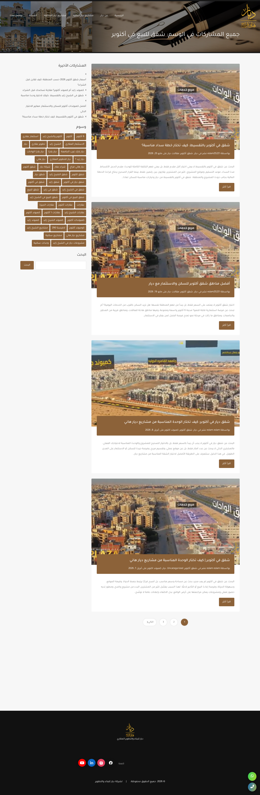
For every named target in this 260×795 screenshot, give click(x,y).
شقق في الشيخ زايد (73, 190)
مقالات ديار (173, 153)
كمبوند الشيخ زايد (53, 220)
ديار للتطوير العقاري (60, 159)
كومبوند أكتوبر (76, 228)
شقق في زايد (50, 190)
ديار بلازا (52, 152)
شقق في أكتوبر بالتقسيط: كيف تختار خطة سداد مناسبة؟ (186, 145)
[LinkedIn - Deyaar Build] (92, 763)
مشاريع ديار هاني (75, 235)
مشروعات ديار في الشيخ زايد (68, 243)
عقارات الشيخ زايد (74, 212)
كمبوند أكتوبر (33, 212)
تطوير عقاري (38, 144)
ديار (196, 153)
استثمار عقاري (30, 136)
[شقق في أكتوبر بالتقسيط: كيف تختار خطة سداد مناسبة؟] (165, 107)
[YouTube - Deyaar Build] (82, 763)
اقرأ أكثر (227, 187)
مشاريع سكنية (53, 235)
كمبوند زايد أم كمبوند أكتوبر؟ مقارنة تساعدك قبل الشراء (53, 90)
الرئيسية (119, 15)
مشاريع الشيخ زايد (37, 228)
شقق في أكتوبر (36, 182)
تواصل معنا (16, 15)
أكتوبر (69, 136)
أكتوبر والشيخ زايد (52, 136)
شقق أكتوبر (186, 153)
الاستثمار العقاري (74, 144)
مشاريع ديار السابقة (55, 15)
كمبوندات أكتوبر (75, 220)
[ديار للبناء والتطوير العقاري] (248, 26)
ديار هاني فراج (77, 167)
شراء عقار (60, 167)
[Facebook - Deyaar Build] (111, 763)
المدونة (33, 15)
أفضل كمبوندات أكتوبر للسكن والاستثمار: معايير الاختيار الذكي (56, 109)
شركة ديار (45, 167)
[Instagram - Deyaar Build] (101, 763)
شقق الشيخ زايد (58, 174)
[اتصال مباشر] (252, 787)
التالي (151, 622)
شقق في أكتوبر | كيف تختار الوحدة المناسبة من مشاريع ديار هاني (180, 560)
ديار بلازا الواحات (35, 152)
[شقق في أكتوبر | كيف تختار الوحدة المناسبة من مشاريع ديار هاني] (165, 522)
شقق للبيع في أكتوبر (73, 197)
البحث (81, 255)
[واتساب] (252, 776)
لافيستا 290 (58, 228)
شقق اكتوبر (78, 174)
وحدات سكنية (41, 243)
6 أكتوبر (80, 136)
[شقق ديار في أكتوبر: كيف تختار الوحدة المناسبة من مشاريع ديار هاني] (165, 383)
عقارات (80, 205)
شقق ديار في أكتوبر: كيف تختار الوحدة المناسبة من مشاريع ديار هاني (177, 422)
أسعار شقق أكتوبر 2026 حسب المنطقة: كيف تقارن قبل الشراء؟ (56, 82)
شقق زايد (54, 182)
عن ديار (104, 15)
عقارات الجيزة (46, 205)
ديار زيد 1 (79, 159)
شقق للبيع (33, 190)
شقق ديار (40, 174)
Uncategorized (175, 568)
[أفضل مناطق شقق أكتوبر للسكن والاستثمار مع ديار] (165, 245)
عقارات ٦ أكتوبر (52, 212)
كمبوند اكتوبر (171, 430)
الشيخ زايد (55, 144)
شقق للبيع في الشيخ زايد (44, 197)
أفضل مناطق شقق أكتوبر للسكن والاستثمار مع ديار (189, 284)
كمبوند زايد (33, 220)
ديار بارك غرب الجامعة (72, 152)
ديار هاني (40, 159)
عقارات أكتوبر (65, 205)
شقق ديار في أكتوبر (74, 182)
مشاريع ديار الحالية (83, 15)
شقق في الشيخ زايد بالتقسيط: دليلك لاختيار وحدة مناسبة (52, 95)
